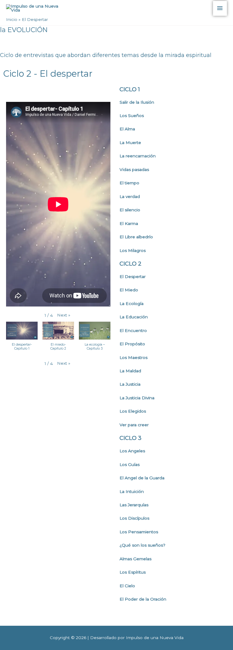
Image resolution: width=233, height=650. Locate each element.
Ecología (135, 303)
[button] (63, 315)
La (123, 303)
